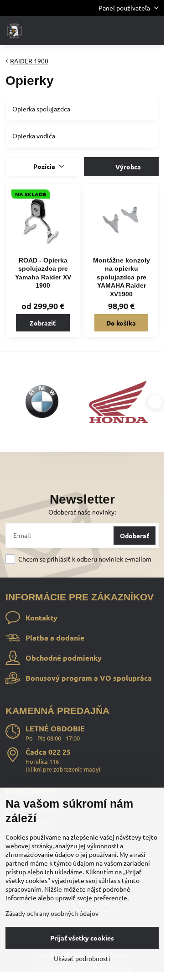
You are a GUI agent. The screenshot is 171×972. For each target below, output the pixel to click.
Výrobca (127, 167)
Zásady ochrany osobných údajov (51, 913)
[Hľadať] (109, 30)
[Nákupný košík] (131, 30)
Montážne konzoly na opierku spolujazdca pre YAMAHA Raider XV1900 (121, 277)
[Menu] (153, 30)
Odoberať (134, 535)
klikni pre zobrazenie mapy (62, 769)
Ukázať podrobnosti (82, 958)
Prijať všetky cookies (82, 938)
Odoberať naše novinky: (82, 512)
